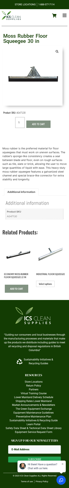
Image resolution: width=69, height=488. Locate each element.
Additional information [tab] (21, 191)
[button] (64, 15)
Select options (45, 283)
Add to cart (38, 124)
